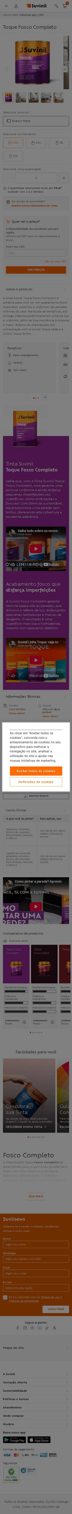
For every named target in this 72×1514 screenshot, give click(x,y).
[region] (36, 757)
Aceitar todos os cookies (36, 771)
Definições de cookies (36, 782)
